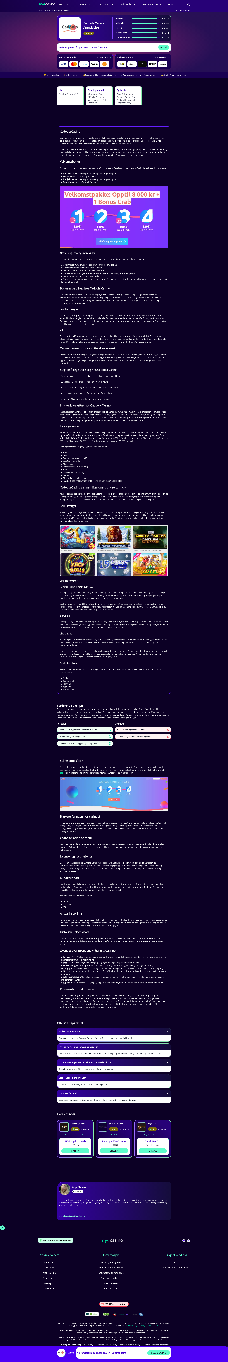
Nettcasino (63, 4)
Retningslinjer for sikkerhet (111, 1267)
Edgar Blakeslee (79, 1187)
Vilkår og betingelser (111, 1262)
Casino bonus (49, 1278)
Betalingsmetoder (150, 4)
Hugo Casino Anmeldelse (152, 1135)
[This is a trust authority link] (121, 1314)
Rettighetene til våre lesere (111, 1272)
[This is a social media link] (183, 1240)
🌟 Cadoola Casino (51, 75)
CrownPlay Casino (78, 1123)
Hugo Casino (153, 1123)
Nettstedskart (111, 1283)
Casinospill (105, 4)
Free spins (49, 1283)
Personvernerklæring (111, 1278)
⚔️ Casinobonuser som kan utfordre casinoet (138, 75)
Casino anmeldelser (50, 10)
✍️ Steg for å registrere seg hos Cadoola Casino (180, 75)
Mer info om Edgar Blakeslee (70, 1216)
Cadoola (71, 1353)
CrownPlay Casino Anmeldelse (75, 1135)
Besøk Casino (158, 1352)
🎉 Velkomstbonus (70, 75)
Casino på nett (49, 1255)
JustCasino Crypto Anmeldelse (114, 1135)
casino (63, 772)
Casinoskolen (126, 4)
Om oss (176, 1262)
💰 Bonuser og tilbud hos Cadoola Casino (99, 75)
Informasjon (111, 1255)
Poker (170, 4)
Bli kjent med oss (176, 1255)
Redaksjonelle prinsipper (175, 1267)
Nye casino (49, 1267)
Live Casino (49, 1288)
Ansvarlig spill (111, 1288)
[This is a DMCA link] (106, 1314)
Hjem (40, 10)
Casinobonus (84, 4)
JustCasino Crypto (116, 1123)
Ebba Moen (86, 1129)
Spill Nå (163, 47)
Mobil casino (49, 1272)
